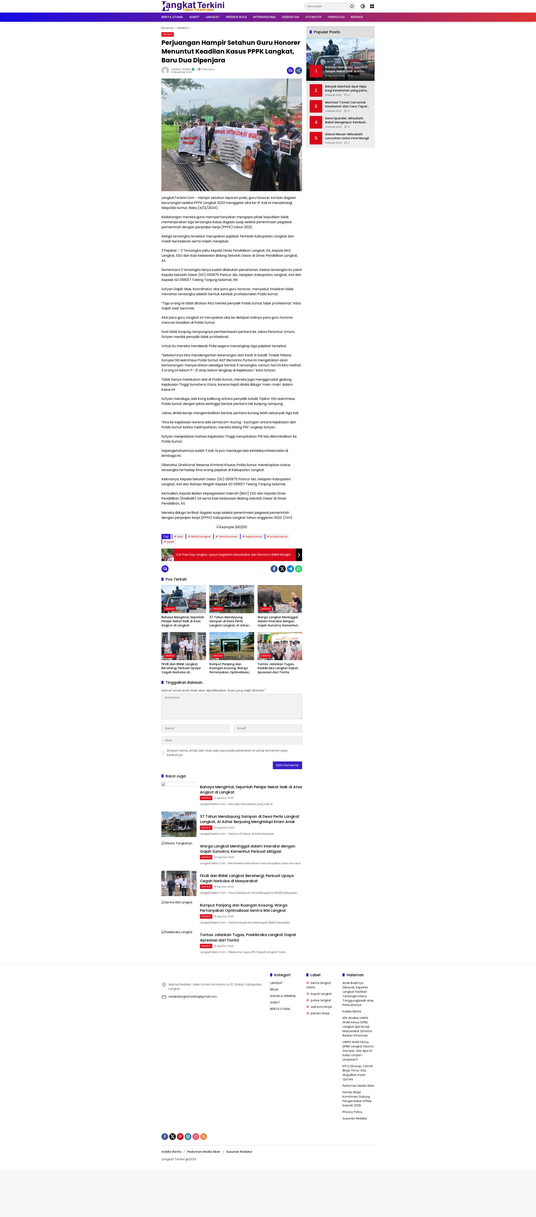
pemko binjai (320, 1013)
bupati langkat (321, 994)
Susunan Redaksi (355, 1118)
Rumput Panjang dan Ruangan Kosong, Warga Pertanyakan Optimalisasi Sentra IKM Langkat (229, 668)
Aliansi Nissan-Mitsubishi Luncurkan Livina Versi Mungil (347, 136)
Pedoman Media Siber (358, 1086)
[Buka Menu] (372, 6)
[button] (352, 6)
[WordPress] (188, 1136)
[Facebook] (274, 568)
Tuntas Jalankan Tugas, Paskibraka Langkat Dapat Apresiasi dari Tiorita (278, 668)
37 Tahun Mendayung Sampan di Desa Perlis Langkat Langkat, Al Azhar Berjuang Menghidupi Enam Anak (230, 621)
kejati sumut (254, 536)
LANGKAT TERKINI (180, 69)
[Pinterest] (180, 1136)
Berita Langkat (200, 536)
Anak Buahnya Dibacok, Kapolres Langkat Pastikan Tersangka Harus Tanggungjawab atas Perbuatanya (358, 994)
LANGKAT (167, 34)
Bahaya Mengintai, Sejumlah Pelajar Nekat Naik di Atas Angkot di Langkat (182, 621)
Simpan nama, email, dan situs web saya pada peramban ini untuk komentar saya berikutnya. (227, 752)
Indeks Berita (352, 1011)
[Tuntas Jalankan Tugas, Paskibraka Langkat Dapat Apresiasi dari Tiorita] (280, 646)
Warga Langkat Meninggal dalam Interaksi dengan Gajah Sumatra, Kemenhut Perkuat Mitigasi (278, 621)
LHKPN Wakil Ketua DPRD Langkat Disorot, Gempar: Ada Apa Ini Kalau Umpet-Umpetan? (358, 1051)
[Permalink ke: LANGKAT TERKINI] (166, 70)
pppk (170, 542)
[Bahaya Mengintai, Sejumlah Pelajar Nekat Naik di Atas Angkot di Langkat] (183, 599)
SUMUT (275, 1002)
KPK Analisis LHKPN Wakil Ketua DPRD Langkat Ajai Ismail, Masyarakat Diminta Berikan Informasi (357, 1027)
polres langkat (321, 1000)
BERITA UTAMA (280, 1009)
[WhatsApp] (298, 568)
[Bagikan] (298, 70)
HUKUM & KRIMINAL (283, 996)
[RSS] (203, 1136)
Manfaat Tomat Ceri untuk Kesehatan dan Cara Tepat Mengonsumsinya (346, 104)
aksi (180, 536)
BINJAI (274, 989)
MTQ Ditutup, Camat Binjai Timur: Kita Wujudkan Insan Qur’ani (358, 1072)
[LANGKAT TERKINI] (192, 6)
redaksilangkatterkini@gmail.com (193, 996)
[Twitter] (282, 568)
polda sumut (278, 536)
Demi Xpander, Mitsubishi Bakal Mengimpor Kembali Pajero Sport (345, 120)
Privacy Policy (352, 1112)
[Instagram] (195, 1136)
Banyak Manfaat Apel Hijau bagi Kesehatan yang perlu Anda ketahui (346, 88)
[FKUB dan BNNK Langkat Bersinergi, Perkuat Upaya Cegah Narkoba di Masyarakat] (183, 646)
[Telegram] (290, 568)
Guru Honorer (228, 536)
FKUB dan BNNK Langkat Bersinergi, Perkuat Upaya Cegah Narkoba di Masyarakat (181, 668)
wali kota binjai (321, 1007)
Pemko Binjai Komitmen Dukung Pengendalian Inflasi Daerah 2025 (357, 1099)
